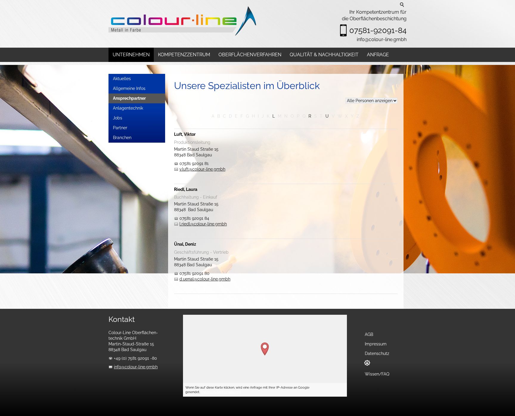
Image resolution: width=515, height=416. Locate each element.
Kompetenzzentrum (184, 54)
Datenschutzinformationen (221, 392)
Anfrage (378, 54)
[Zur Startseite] (183, 21)
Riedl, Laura (185, 189)
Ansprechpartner (129, 98)
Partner (120, 127)
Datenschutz (377, 353)
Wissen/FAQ (377, 374)
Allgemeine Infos (129, 88)
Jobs (117, 118)
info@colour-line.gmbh (382, 39)
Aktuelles (122, 78)
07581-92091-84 (378, 30)
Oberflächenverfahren (249, 54)
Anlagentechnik (128, 108)
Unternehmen (131, 54)
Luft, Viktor (185, 134)
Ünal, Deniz (185, 244)
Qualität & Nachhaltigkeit (324, 54)
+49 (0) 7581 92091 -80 (135, 358)
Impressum (376, 344)
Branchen (122, 137)
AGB (369, 334)
